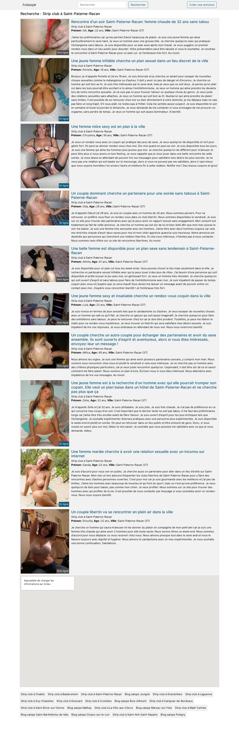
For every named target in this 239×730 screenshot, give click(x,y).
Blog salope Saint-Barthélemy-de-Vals (44, 714)
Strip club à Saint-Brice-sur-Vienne (42, 707)
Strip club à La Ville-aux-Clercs (113, 707)
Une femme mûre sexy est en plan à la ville (108, 126)
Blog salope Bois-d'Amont (130, 701)
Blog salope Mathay (79, 707)
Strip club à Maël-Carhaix (190, 707)
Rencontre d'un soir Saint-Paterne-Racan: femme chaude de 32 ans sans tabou (140, 22)
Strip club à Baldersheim (63, 694)
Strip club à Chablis (33, 694)
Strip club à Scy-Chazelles (37, 701)
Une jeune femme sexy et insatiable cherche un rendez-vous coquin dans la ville (140, 296)
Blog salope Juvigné (137, 694)
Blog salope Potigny (173, 714)
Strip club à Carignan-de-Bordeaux (171, 701)
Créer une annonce (201, 4)
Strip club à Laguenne (198, 694)
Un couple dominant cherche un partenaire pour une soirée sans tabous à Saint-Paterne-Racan (141, 195)
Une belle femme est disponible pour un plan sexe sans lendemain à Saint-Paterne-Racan (143, 250)
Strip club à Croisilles (98, 701)
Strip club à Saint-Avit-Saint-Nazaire (135, 714)
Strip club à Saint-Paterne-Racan (101, 694)
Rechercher (138, 4)
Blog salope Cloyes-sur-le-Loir (90, 714)
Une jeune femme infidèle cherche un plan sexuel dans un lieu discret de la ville (139, 61)
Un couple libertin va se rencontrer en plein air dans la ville (122, 512)
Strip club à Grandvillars (167, 694)
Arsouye (29, 5)
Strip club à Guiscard (69, 701)
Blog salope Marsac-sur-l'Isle (154, 707)
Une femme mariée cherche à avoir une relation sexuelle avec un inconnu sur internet (138, 453)
